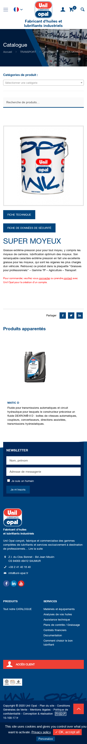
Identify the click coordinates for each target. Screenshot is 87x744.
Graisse (48, 51)
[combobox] (43, 83)
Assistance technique (57, 619)
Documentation (53, 635)
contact (68, 278)
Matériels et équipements (59, 609)
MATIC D (13, 402)
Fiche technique (19, 214)
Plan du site (47, 705)
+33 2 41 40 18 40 (19, 567)
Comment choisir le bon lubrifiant (58, 642)
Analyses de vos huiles (58, 614)
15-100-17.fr (10, 717)
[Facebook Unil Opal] (6, 583)
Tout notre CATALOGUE (17, 609)
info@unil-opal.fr (18, 573)
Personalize (45, 738)
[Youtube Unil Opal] (21, 583)
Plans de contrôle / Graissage (62, 624)
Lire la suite (36, 548)
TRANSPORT (28, 51)
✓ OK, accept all (67, 732)
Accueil (7, 51)
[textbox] (43, 83)
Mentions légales (40, 709)
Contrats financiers (55, 630)
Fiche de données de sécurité (29, 227)
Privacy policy (41, 732)
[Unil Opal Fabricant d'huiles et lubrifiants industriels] (43, 9)
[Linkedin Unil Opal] (14, 583)
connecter (44, 278)
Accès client (25, 664)
